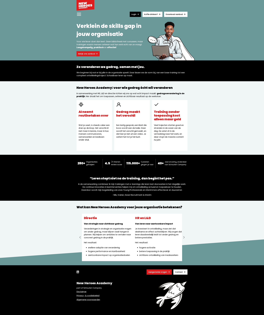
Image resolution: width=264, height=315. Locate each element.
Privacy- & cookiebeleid (88, 295)
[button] (80, 237)
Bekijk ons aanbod (86, 53)
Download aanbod (174, 14)
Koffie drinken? (151, 14)
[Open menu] (79, 14)
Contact (179, 272)
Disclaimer (82, 291)
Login (133, 14)
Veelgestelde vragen (157, 272)
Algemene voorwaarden (88, 299)
